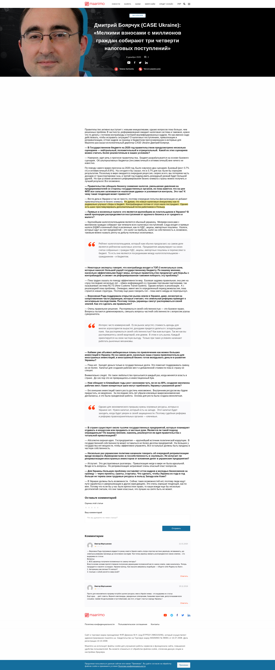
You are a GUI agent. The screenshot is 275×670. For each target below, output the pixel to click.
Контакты (155, 624)
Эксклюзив (137, 15)
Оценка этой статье (94, 503)
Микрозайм (150, 4)
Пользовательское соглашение (132, 624)
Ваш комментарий (93, 512)
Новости (116, 4)
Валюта (127, 4)
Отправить (176, 528)
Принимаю (183, 665)
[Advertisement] (137, 102)
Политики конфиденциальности (132, 666)
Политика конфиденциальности (100, 624)
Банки (138, 4)
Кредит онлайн (166, 4)
